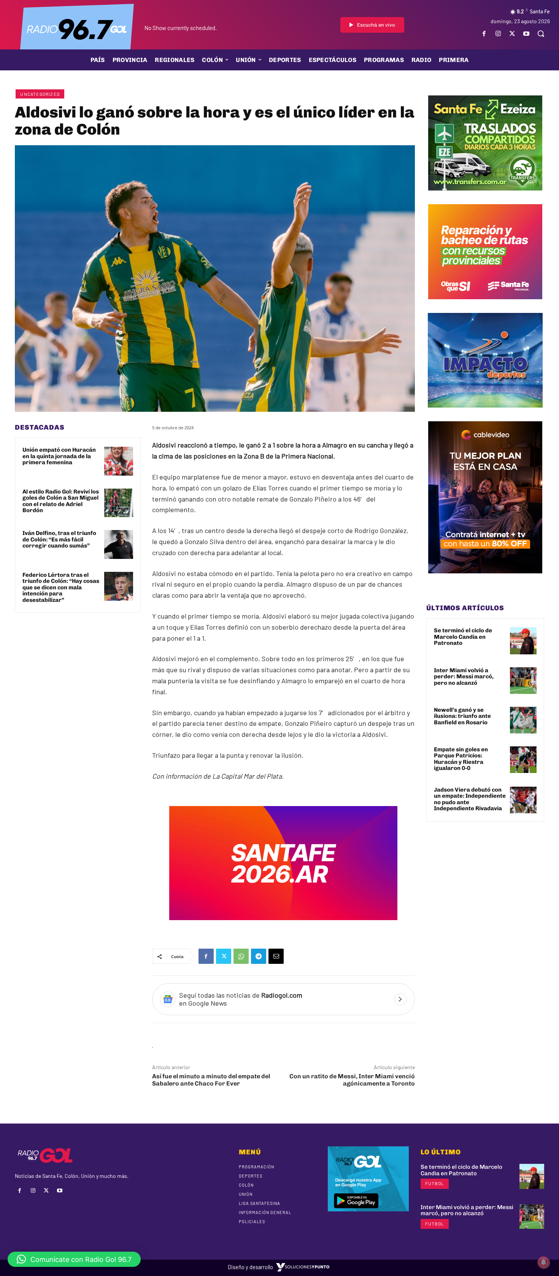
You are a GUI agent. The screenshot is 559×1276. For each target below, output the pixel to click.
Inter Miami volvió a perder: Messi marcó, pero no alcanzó (464, 676)
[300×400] (485, 579)
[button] (541, 33)
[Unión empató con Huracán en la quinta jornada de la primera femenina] (118, 461)
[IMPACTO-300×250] (485, 413)
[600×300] (283, 925)
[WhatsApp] (241, 956)
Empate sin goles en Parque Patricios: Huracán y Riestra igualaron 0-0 (461, 759)
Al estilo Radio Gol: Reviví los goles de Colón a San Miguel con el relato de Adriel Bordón (60, 501)
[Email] (276, 956)
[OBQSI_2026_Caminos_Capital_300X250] (485, 305)
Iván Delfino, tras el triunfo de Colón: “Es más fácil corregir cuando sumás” (59, 539)
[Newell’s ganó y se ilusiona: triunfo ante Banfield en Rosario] (523, 720)
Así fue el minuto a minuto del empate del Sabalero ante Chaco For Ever (211, 1080)
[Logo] (77, 28)
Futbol (434, 1183)
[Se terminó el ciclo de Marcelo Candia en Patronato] (523, 640)
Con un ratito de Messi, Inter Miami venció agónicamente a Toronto (352, 1080)
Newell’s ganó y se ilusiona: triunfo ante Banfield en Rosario (462, 716)
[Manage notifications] (543, 1262)
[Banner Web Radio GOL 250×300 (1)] (485, 196)
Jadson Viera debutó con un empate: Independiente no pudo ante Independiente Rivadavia (470, 799)
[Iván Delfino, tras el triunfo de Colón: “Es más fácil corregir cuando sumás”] (118, 544)
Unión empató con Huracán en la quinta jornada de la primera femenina (59, 456)
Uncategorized (40, 94)
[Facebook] (484, 34)
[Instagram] (498, 34)
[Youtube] (526, 34)
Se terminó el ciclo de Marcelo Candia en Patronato (463, 636)
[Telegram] (258, 956)
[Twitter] (512, 34)
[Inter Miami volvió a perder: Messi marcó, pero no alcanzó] (523, 680)
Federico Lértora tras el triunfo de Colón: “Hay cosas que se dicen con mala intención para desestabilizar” (60, 587)
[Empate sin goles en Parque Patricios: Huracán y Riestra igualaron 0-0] (523, 759)
